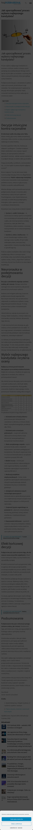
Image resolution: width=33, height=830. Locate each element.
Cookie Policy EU (13, 827)
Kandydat (20, 827)
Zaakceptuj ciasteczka (16, 819)
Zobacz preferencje (16, 823)
